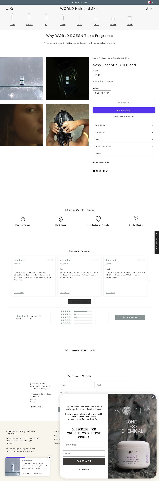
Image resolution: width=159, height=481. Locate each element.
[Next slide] (150, 280)
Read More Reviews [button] (79, 302)
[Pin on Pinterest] (100, 171)
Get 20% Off (84, 461)
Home (94, 58)
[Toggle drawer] (7, 9)
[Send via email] (104, 171)
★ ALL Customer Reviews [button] (157, 242)
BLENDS (96, 70)
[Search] (11, 8)
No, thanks (84, 469)
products (102, 58)
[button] (98, 81)
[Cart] (152, 8)
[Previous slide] (9, 280)
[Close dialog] (153, 397)
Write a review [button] (130, 317)
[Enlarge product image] (21, 78)
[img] (19, 260)
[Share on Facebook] (94, 171)
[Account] (147, 8)
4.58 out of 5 (35, 316)
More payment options (124, 116)
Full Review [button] (19, 293)
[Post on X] (97, 171)
